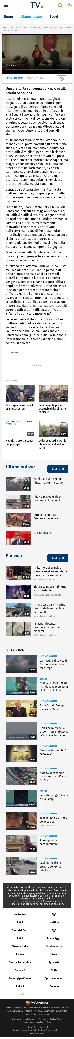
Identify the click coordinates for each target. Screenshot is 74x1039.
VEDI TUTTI (58, 469)
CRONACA (14, 352)
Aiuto (49, 1022)
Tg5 (54, 930)
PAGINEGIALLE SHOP (49, 1007)
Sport (54, 16)
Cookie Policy (56, 1019)
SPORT (43, 678)
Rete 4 (20, 954)
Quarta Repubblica (20, 962)
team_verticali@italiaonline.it (26, 901)
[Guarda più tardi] (61, 78)
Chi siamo (16, 1019)
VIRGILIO (17, 1007)
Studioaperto (54, 946)
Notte (54, 970)
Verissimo (20, 914)
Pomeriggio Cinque (20, 978)
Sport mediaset (54, 978)
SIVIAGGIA (49, 1011)
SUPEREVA (44, 1014)
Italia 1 (20, 986)
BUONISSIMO (31, 1014)
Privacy (42, 1019)
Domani (54, 986)
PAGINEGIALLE (31, 1007)
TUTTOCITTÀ (30, 1011)
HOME (5, 27)
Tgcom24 (54, 962)
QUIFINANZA (61, 1011)
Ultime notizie (31, 16)
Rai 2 (20, 938)
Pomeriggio (54, 938)
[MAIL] (69, 5)
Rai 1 (20, 922)
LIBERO (8, 1007)
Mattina (54, 922)
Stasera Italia (20, 946)
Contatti (22, 994)
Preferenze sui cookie (33, 1022)
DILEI (40, 1011)
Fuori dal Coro (20, 930)
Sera (54, 954)
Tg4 (54, 914)
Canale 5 (20, 970)
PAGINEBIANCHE (15, 1011)
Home (8, 16)
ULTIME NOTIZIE (18, 27)
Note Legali (30, 1019)
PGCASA (65, 1007)
